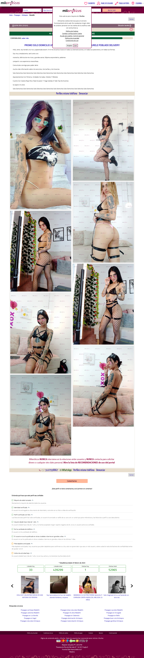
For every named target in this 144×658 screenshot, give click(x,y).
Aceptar (69, 45)
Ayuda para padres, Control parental (72, 36)
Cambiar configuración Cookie (72, 33)
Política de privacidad (72, 38)
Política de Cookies (72, 31)
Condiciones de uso (72, 40)
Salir (75, 45)
